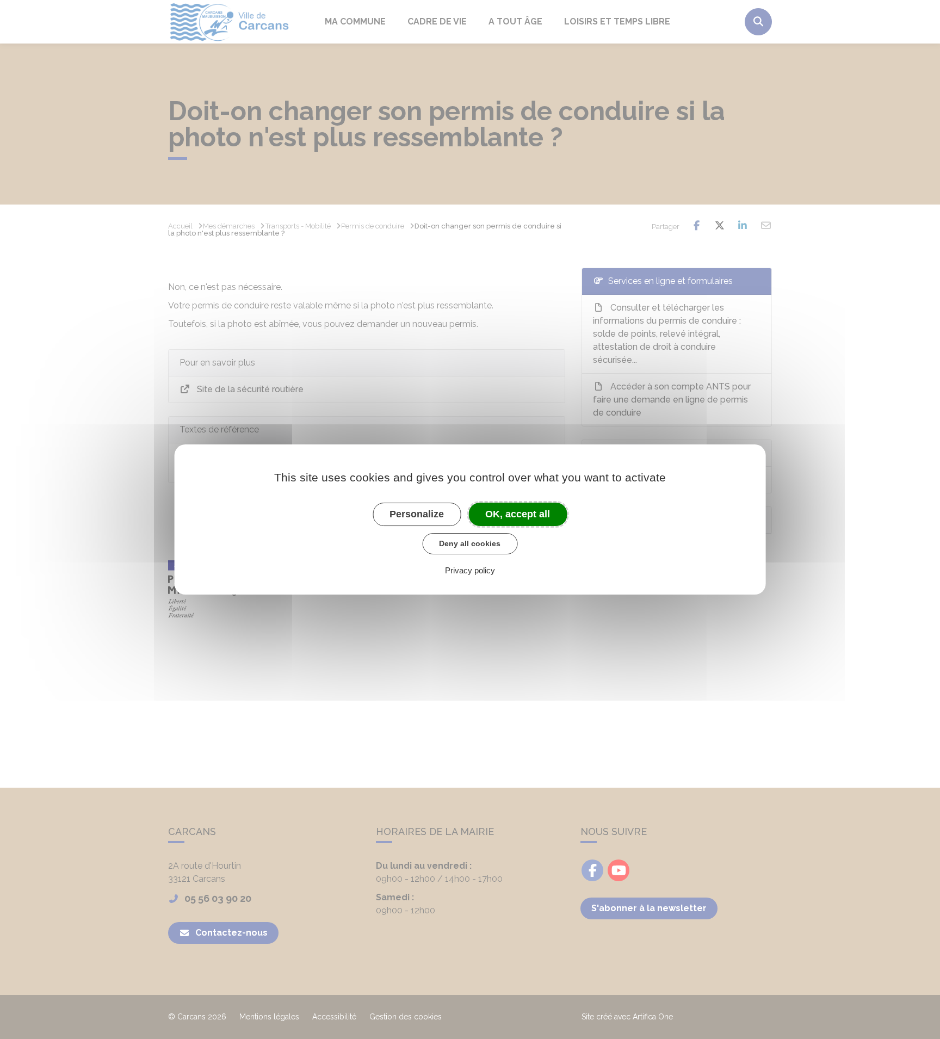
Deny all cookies (469, 543)
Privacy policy (470, 570)
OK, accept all (517, 514)
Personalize (416, 514)
